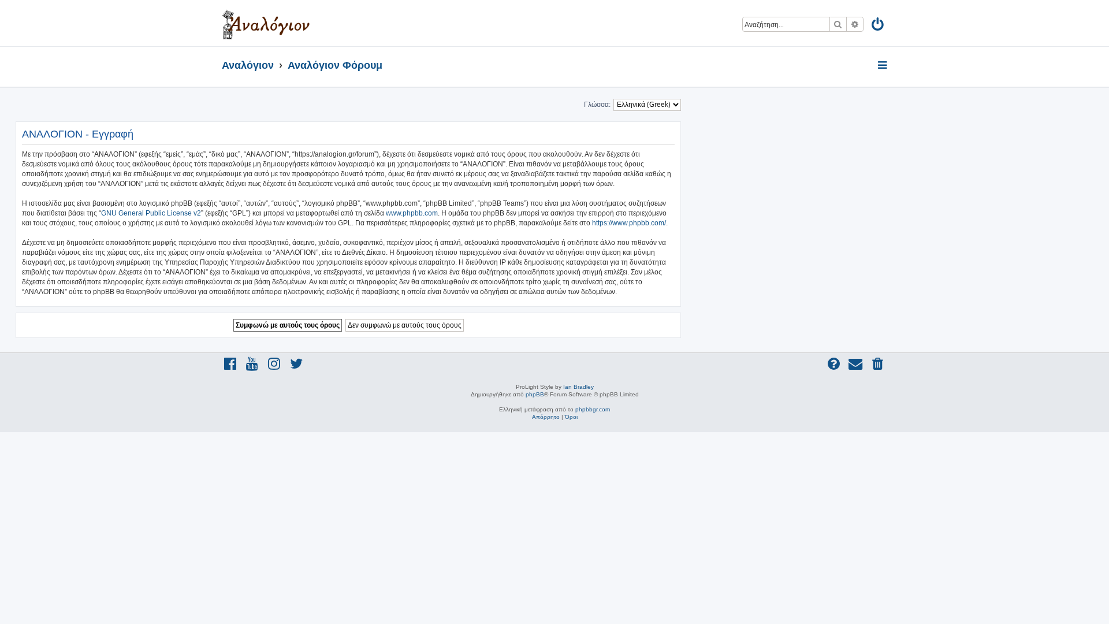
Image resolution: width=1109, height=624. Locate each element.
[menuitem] (878, 26)
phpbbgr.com (592, 409)
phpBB (535, 394)
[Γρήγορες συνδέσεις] (883, 65)
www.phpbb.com (412, 213)
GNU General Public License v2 (151, 213)
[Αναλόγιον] (266, 23)
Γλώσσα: (597, 105)
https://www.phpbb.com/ (629, 223)
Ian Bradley (578, 387)
